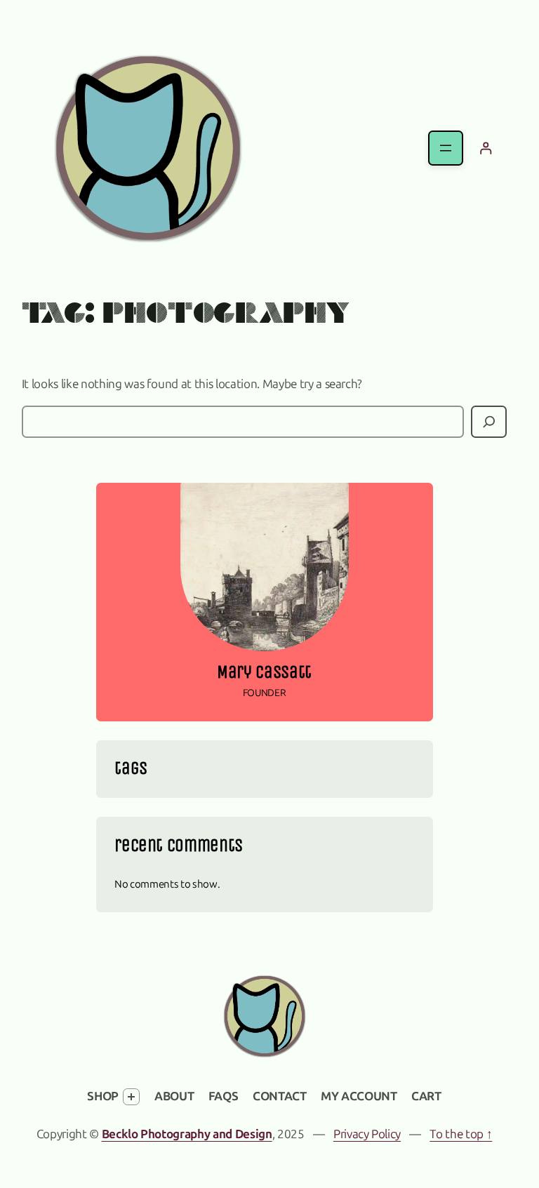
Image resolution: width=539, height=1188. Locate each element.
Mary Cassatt (264, 672)
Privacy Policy (367, 1134)
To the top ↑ (461, 1134)
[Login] (485, 148)
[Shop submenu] (131, 1096)
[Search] (489, 422)
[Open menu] (446, 148)
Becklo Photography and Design (187, 1134)
